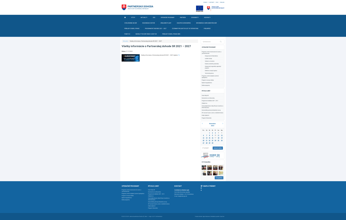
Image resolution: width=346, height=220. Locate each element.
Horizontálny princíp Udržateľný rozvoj (211, 110)
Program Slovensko (206, 118)
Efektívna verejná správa (211, 70)
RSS (217, 2)
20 (203, 140)
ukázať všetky (218, 148)
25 (218, 140)
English (222, 2)
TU (179, 55)
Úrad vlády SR (205, 95)
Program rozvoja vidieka (208, 80)
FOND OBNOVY (205, 115)
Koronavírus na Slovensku (208, 98)
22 (209, 140)
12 (221, 135)
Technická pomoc (209, 73)
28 (206, 143)
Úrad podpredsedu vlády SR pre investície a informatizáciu (212, 106)
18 (218, 138)
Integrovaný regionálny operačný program (213, 67)
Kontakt (211, 2)
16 (212, 138)
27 (203, 143)
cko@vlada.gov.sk (182, 196)
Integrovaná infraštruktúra (211, 56)
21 (206, 140)
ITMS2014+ (204, 103)
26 (221, 140)
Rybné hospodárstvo (207, 82)
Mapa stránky (209, 186)
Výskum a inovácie (209, 61)
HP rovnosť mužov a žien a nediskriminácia (212, 112)
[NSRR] (210, 155)
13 (203, 138)
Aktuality (125, 41)
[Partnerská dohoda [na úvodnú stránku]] (137, 7)
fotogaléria (219, 177)
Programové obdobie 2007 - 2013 (210, 100)
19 (221, 138)
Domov (205, 2)
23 (212, 140)
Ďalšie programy (206, 85)
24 (215, 140)
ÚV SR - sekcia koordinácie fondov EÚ (135, 216)
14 (206, 138)
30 (212, 143)
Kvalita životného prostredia (212, 63)
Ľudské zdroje (208, 58)
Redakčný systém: (215, 216)
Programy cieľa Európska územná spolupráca (210, 76)
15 (209, 138)
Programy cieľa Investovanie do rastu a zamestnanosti (211, 52)
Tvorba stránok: (198, 216)
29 (209, 143)
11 (218, 135)
